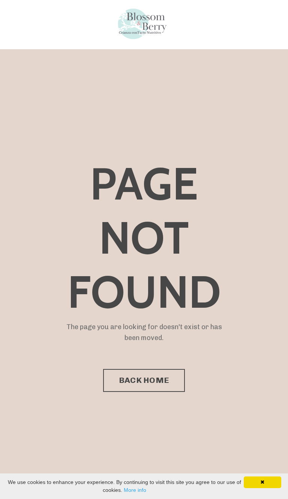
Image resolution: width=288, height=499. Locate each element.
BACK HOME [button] (144, 380)
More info (135, 490)
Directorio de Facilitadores (84, 20)
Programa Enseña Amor (39, 24)
